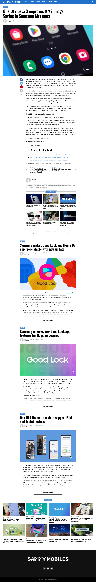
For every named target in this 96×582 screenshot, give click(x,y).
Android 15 (38, 163)
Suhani (10, 21)
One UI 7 (51, 163)
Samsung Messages (65, 163)
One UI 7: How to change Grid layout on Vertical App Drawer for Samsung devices (52, 155)
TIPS (55, 1)
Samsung (56, 163)
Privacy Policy (30, 573)
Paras (27, 254)
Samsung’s (29, 475)
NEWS (25, 1)
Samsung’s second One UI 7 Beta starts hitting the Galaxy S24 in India (49, 157)
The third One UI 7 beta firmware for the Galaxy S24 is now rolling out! (49, 160)
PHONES (38, 1)
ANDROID (50, 1)
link (48, 138)
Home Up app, (29, 295)
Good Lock (69, 293)
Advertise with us (41, 573)
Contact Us (51, 573)
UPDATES (31, 1)
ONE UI (43, 1)
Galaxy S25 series (58, 81)
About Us (67, 573)
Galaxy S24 (45, 163)
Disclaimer (60, 573)
